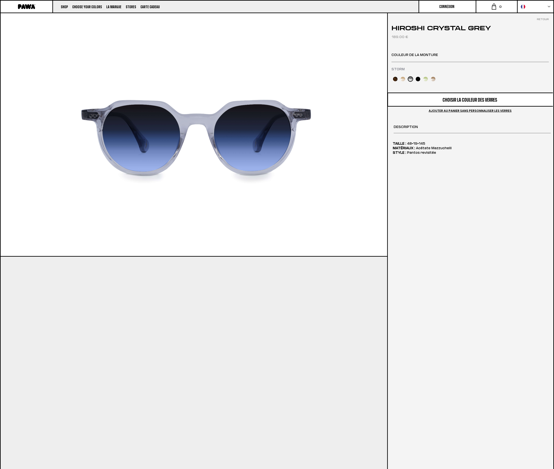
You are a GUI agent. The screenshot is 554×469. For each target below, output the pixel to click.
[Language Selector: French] (535, 7)
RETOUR (543, 19)
